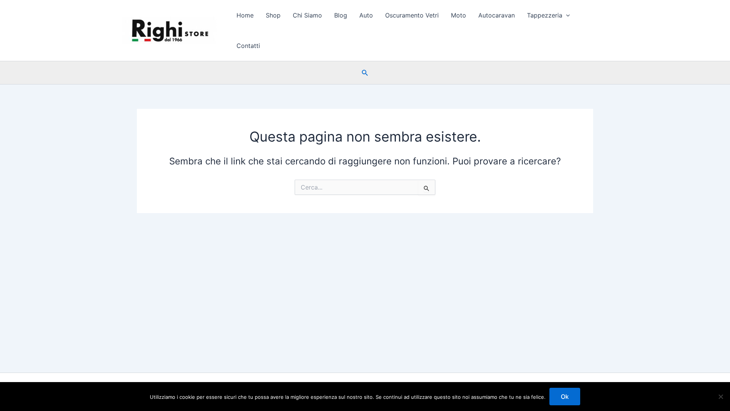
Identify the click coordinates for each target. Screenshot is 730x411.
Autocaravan (496, 15)
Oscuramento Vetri (412, 15)
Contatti (248, 45)
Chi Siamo (307, 15)
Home (245, 15)
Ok (565, 396)
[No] (720, 396)
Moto (458, 15)
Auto (366, 15)
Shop (273, 15)
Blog (340, 15)
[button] (566, 15)
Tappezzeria (544, 15)
